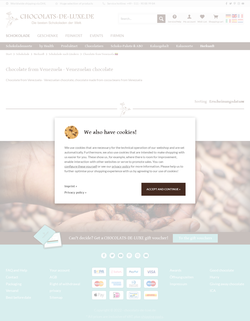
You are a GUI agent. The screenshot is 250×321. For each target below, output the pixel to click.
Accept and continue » (163, 189)
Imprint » (70, 186)
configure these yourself (80, 166)
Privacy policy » (75, 192)
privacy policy (121, 166)
